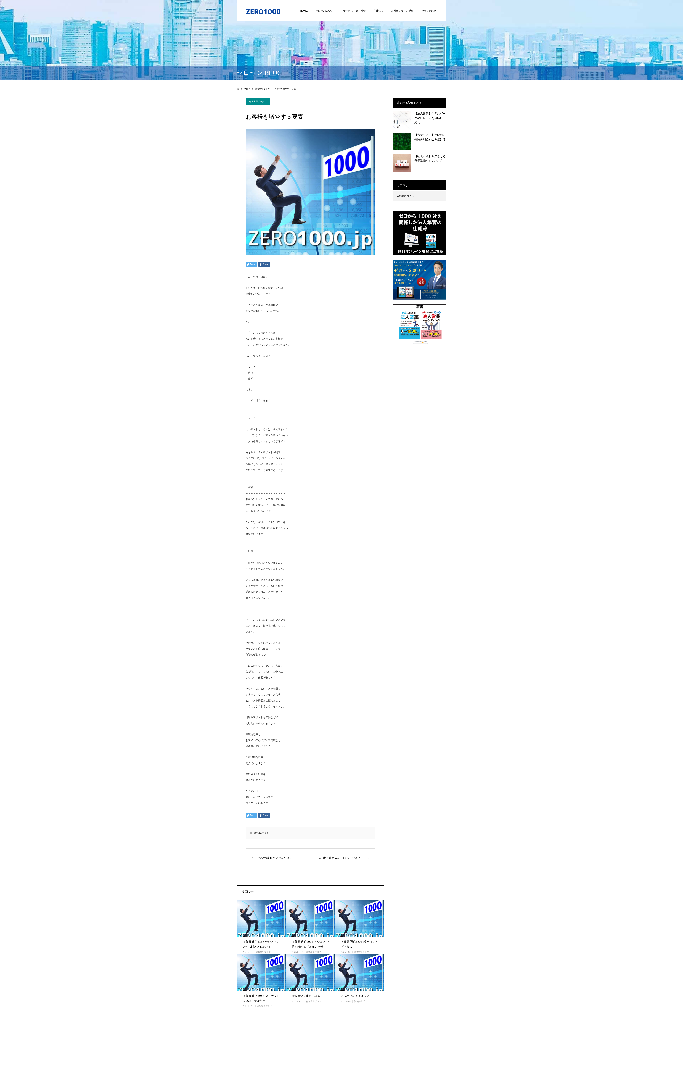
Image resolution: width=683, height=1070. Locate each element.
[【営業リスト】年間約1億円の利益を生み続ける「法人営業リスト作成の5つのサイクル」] (402, 141)
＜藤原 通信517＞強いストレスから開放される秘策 (261, 944)
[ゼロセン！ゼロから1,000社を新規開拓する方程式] (263, 10)
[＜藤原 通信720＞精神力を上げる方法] (359, 918)
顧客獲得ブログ (256, 101)
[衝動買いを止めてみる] (310, 972)
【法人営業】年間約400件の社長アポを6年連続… (429, 118)
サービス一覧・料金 (354, 10)
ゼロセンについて (325, 10)
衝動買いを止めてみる (306, 995)
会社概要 (378, 10)
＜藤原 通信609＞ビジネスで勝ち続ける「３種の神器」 (310, 944)
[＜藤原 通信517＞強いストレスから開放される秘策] (261, 918)
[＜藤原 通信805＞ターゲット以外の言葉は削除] (261, 972)
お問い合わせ (428, 10)
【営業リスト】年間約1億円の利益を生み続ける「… (430, 139)
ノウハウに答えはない (355, 995)
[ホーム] (238, 89)
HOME (304, 10)
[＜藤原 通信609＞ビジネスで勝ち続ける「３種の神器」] (310, 918)
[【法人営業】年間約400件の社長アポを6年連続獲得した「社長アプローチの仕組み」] (402, 120)
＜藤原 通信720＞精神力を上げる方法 (359, 944)
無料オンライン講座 (402, 10)
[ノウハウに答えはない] (359, 972)
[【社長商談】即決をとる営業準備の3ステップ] (402, 163)
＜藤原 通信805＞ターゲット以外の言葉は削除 (261, 998)
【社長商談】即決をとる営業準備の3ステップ (430, 158)
